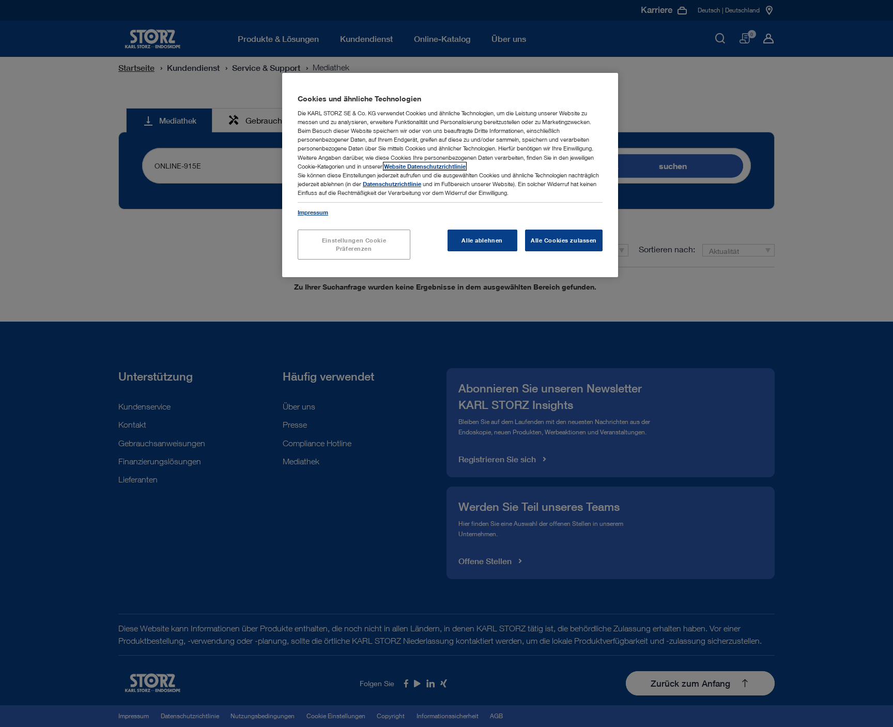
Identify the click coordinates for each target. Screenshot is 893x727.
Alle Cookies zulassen (564, 240)
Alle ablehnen (481, 240)
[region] (450, 175)
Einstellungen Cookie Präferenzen (354, 244)
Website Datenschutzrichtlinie (425, 166)
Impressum (313, 212)
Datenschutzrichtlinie (392, 183)
